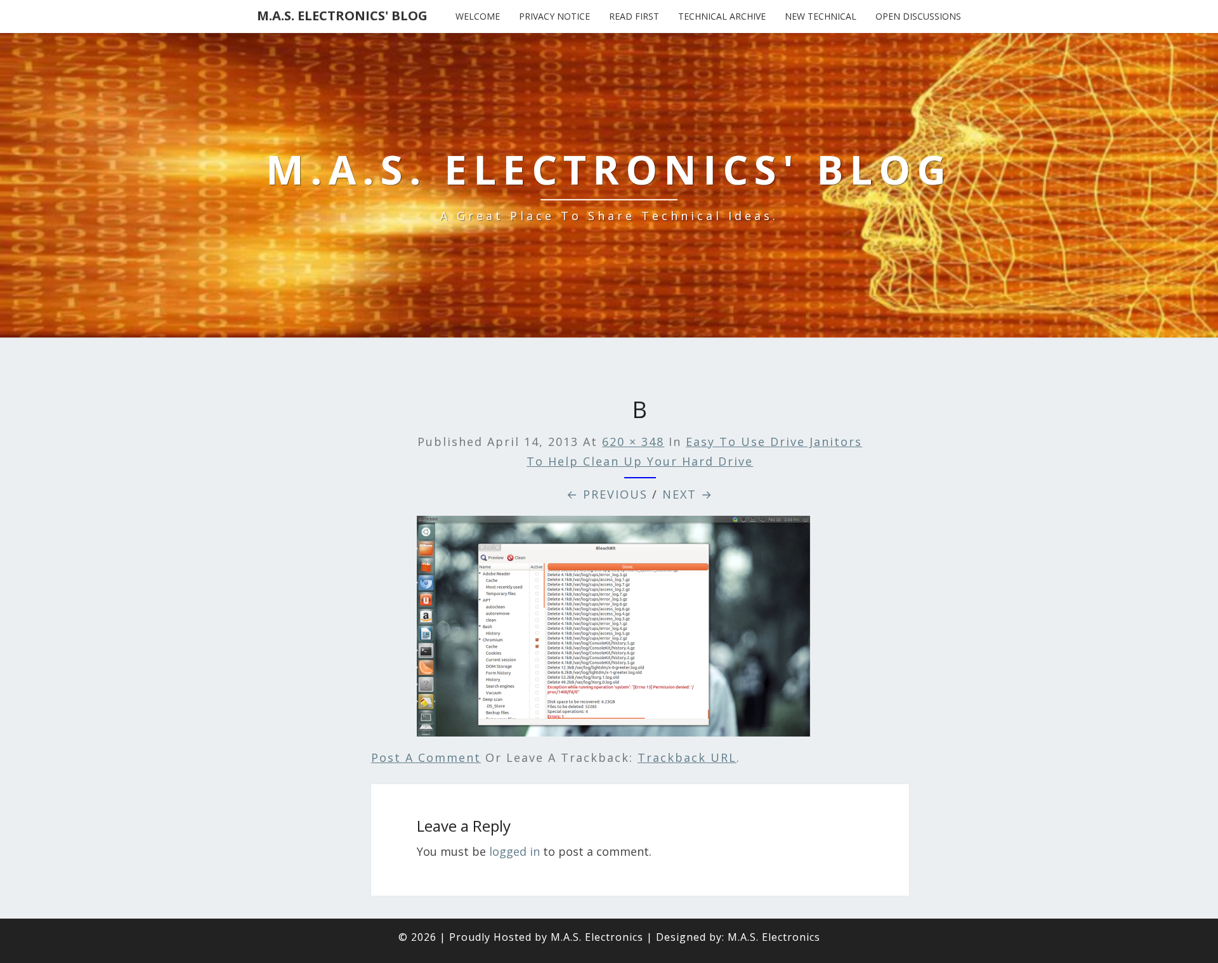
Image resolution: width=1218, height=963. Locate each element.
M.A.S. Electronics (597, 937)
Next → (687, 494)
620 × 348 (633, 441)
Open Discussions (918, 16)
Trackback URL (687, 757)
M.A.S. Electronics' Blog (342, 15)
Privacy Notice (554, 16)
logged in (514, 851)
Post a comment (426, 757)
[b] (613, 630)
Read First (634, 16)
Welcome (477, 16)
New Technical (820, 16)
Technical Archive (722, 16)
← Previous (607, 494)
